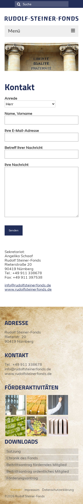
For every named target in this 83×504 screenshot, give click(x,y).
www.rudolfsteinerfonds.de (28, 289)
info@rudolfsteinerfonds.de (28, 285)
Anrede (11, 98)
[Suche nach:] (41, 4)
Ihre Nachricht (17, 164)
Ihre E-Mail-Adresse (22, 130)
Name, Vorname (18, 113)
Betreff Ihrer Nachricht (24, 147)
